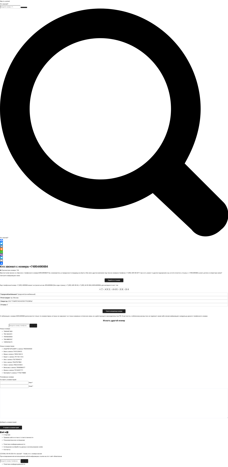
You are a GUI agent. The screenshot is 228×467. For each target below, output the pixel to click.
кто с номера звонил (35, 454)
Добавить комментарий (8, 422)
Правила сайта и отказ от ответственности (18, 437)
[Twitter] (114, 243)
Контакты (7, 449)
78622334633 (18, 365)
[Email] (114, 260)
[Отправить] (114, 263)
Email (31, 386)
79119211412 (19, 357)
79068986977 (20, 367)
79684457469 (8, 331)
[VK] (114, 246)
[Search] (114, 122)
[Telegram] (114, 257)
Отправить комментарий (11, 427)
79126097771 (18, 370)
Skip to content (5, 1)
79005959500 (27, 349)
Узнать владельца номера (114, 311)
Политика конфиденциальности (14, 444)
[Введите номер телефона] (33, 325)
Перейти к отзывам (114, 280)
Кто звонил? (4, 4)
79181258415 (17, 351)
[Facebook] (114, 240)
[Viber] (114, 254)
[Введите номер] (24, 7)
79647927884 (16, 362)
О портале (7, 435)
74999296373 (8, 342)
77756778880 (21, 373)
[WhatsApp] (114, 251)
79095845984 (8, 337)
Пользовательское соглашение (14, 440)
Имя (31, 382)
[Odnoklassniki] (114, 249)
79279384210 (17, 359)
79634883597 (8, 339)
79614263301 (8, 334)
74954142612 (18, 354)
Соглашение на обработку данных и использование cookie (23, 447)
